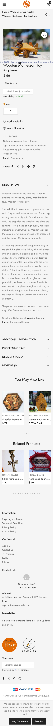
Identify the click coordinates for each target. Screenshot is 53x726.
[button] (13, 493)
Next (47, 47)
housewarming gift (12, 149)
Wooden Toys (10, 153)
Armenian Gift (16, 145)
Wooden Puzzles (31, 149)
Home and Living (11, 475)
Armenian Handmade (35, 145)
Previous (6, 47)
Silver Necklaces (38, 475)
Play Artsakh (11, 83)
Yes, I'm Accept (20, 721)
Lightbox (44, 35)
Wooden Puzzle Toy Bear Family (20, 419)
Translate (24, 670)
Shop (4, 12)
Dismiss (39, 721)
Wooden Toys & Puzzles (22, 12)
